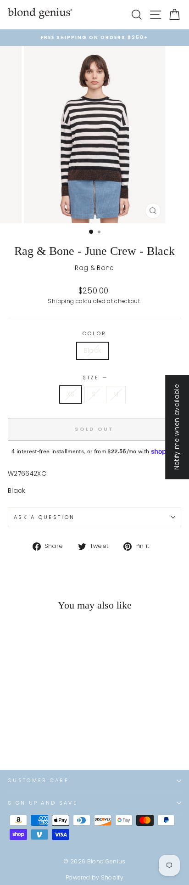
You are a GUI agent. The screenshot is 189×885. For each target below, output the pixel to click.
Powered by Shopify (94, 877)
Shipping (61, 301)
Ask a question (44, 517)
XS (71, 394)
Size (94, 377)
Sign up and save (43, 802)
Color (95, 333)
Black (93, 350)
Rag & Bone (94, 268)
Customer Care (38, 780)
